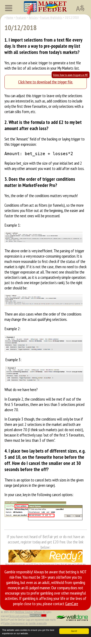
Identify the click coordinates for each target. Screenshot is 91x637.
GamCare (71, 603)
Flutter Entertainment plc (15, 623)
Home (9, 17)
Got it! (74, 631)
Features (21, 17)
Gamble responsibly (38, 623)
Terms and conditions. (19, 616)
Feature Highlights (51, 17)
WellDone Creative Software (28, 612)
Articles (33, 17)
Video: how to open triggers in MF (70, 75)
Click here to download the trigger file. (45, 81)
